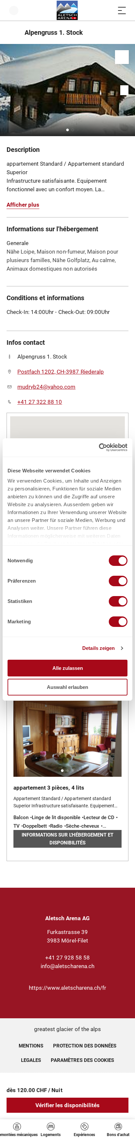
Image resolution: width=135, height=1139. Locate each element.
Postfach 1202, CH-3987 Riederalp (60, 371)
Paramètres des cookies (82, 1059)
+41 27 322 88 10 (39, 402)
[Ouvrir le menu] (121, 10)
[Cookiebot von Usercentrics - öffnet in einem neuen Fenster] (98, 447)
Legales (31, 1060)
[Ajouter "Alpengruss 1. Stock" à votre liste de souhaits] (121, 57)
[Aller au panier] (108, 10)
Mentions (31, 1046)
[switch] (118, 581)
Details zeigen (98, 648)
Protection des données (84, 1046)
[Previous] (12, 32)
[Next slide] (128, 90)
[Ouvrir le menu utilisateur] (14, 10)
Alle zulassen (67, 668)
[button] (67, 130)
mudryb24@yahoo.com (46, 386)
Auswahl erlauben (67, 687)
